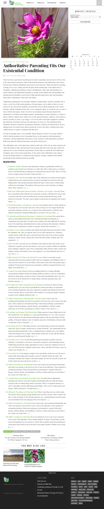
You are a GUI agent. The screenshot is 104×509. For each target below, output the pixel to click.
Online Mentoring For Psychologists (20, 364)
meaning (96, 481)
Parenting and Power (15, 326)
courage (96, 498)
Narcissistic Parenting (16, 353)
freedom (79, 495)
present (74, 484)
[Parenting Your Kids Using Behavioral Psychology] (13, 461)
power (90, 481)
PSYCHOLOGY (51, 3)
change (84, 481)
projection (90, 489)
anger (80, 503)
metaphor (74, 503)
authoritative (17, 431)
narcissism (81, 492)
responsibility (82, 484)
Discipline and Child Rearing (18, 177)
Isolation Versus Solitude (17, 230)
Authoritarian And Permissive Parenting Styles (24, 378)
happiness (74, 489)
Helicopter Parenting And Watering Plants (23, 392)
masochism (89, 498)
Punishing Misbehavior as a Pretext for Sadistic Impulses (33, 465)
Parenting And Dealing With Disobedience (23, 312)
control (96, 492)
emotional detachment (78, 498)
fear (96, 487)
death (80, 487)
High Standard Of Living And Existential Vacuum (25, 257)
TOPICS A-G (30, 3)
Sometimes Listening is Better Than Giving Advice (52, 439)
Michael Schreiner (11, 76)
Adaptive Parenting (15, 271)
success (86, 495)
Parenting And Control (16, 339)
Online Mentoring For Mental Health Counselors (25, 298)
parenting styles (35, 431)
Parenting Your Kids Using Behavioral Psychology (25, 285)
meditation (82, 489)
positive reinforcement (85, 500)
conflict (74, 492)
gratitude (74, 500)
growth (74, 481)
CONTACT (62, 3)
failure (91, 487)
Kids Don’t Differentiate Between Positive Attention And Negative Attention (34, 191)
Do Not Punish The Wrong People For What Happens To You (17, 439)
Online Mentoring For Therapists (20, 403)
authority (74, 487)
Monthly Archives (75, 15)
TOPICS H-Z (40, 3)
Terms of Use (52, 473)
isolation (89, 492)
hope (85, 487)
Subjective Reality (14, 166)
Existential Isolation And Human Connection (24, 205)
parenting (25, 431)
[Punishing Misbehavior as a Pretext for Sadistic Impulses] (34, 462)
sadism (73, 495)
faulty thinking (92, 484)
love (79, 481)
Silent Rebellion (14, 243)
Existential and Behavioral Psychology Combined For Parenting (30, 216)
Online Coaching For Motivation (19, 417)
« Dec (72, 69)
